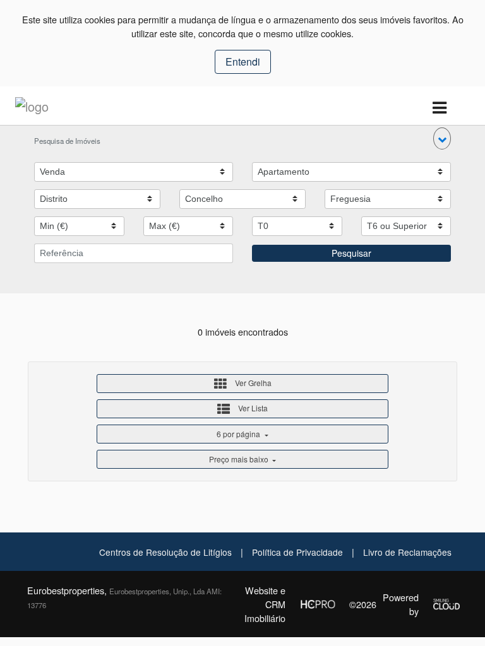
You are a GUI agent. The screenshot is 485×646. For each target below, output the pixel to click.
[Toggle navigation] (439, 108)
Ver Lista (252, 407)
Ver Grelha (252, 382)
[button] (442, 138)
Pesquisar (351, 253)
